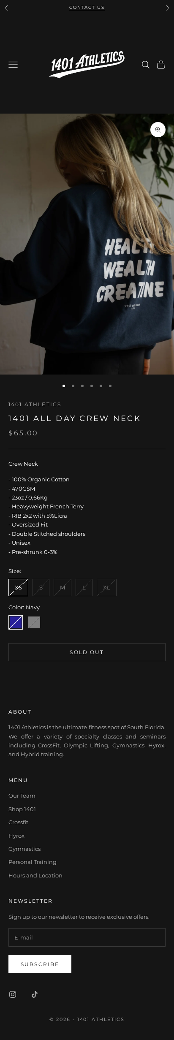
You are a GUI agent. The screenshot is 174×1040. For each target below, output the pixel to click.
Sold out (87, 652)
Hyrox (16, 835)
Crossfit (18, 822)
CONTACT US (87, 7)
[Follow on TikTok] (34, 994)
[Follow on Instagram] (12, 994)
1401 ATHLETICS (34, 404)
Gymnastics (24, 848)
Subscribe (40, 964)
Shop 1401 (22, 809)
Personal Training (32, 861)
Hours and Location (35, 875)
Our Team (21, 795)
